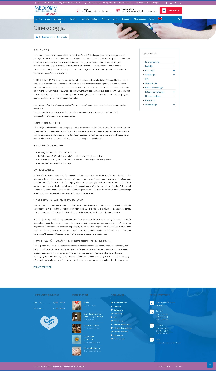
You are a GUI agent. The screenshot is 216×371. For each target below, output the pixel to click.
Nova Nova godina (91, 325)
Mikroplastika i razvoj (92, 348)
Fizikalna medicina (152, 96)
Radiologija (149, 70)
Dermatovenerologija (154, 88)
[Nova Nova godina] (76, 328)
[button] (166, 3)
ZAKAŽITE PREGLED (43, 267)
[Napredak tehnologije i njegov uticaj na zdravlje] (76, 316)
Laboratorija (150, 100)
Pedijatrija (149, 66)
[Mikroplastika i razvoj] (76, 351)
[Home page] (37, 37)
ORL (147, 79)
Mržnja (86, 303)
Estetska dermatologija (154, 92)
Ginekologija (150, 75)
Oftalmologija (151, 83)
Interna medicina (152, 62)
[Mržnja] (76, 305)
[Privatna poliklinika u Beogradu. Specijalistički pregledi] (46, 10)
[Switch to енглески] (160, 19)
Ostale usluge (151, 105)
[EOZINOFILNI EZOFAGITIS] (76, 339)
